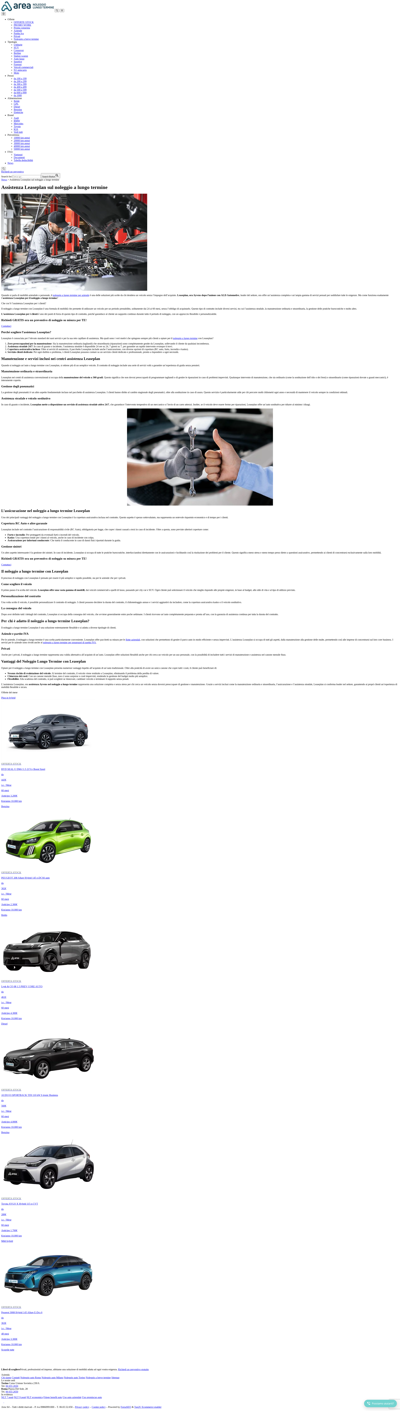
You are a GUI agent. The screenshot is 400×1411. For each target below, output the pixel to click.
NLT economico (35, 1397)
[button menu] (62, 10)
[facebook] (2, 1401)
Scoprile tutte (7, 1349)
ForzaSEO (126, 1407)
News (4, 179)
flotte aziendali (133, 639)
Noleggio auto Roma (30, 1377)
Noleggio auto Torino (74, 1377)
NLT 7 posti (7, 1397)
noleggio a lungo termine (185, 338)
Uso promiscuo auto (92, 1397)
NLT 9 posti (20, 1397)
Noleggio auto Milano (52, 1377)
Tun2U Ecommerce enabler (147, 1407)
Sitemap (115, 1377)
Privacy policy (82, 1407)
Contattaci (6, 326)
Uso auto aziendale (72, 1397)
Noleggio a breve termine (98, 1377)
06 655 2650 (12, 1386)
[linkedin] (6, 1401)
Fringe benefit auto (52, 1397)
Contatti (16, 1377)
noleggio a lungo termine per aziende (71, 295)
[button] (3, 14)
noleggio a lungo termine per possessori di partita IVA (69, 642)
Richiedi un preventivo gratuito (133, 1369)
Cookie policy (99, 1407)
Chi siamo (6, 1377)
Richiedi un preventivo (12, 171)
